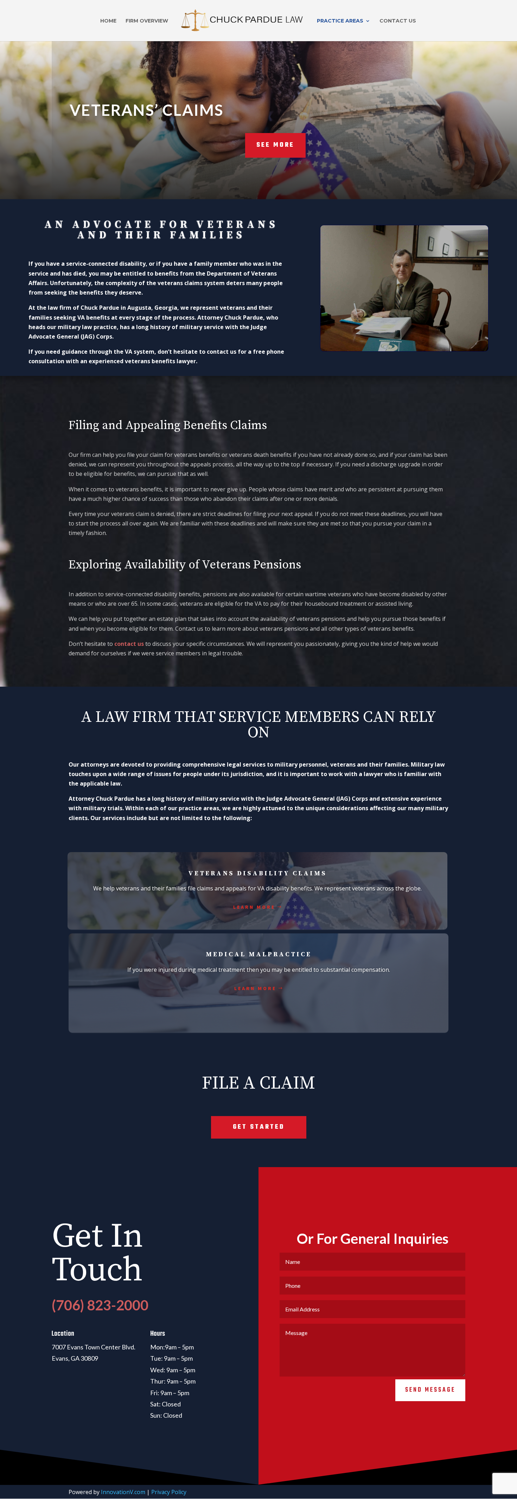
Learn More (254, 907)
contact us (129, 644)
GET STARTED (259, 1127)
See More (275, 145)
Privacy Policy (168, 1492)
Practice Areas (340, 21)
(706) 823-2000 (100, 1305)
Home (108, 21)
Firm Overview (147, 21)
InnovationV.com (123, 1492)
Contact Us (397, 21)
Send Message (430, 1390)
